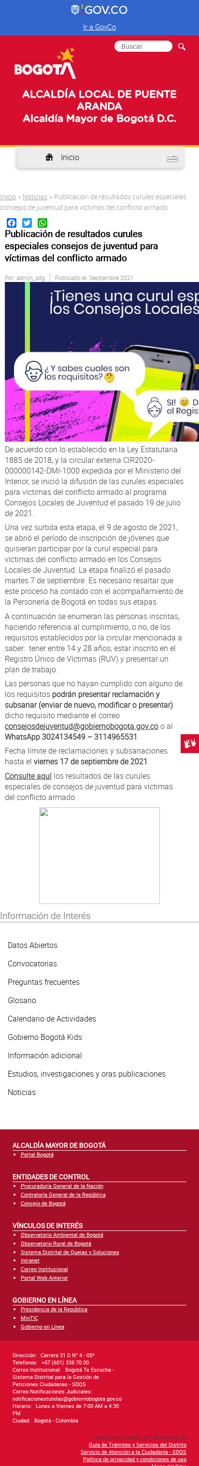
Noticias (35, 196)
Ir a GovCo (99, 26)
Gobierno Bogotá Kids (45, 1037)
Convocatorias (32, 963)
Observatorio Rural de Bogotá (56, 1243)
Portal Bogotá (37, 1154)
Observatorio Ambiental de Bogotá (62, 1234)
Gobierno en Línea (42, 1326)
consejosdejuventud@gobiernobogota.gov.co (81, 726)
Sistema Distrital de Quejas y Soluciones (70, 1252)
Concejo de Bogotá (43, 1203)
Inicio (70, 157)
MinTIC (29, 1317)
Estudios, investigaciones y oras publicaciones (87, 1073)
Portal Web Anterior (44, 1277)
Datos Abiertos (32, 945)
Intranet (30, 1260)
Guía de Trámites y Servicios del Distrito (137, 1444)
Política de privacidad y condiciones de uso (134, 1459)
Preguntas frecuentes (44, 982)
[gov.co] (99, 10)
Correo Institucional (44, 1269)
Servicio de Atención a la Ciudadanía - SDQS (133, 1451)
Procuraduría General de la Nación (62, 1185)
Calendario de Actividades (52, 1018)
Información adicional (45, 1055)
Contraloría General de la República (63, 1194)
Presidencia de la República (54, 1309)
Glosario (22, 1000)
